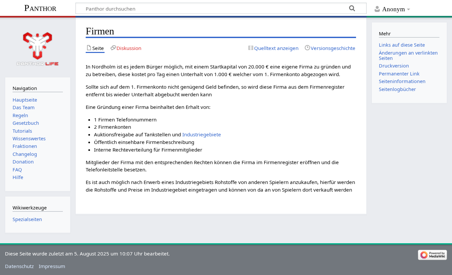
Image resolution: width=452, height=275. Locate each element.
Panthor (40, 8)
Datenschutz (19, 266)
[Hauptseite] (37, 46)
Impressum (52, 266)
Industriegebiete (201, 134)
